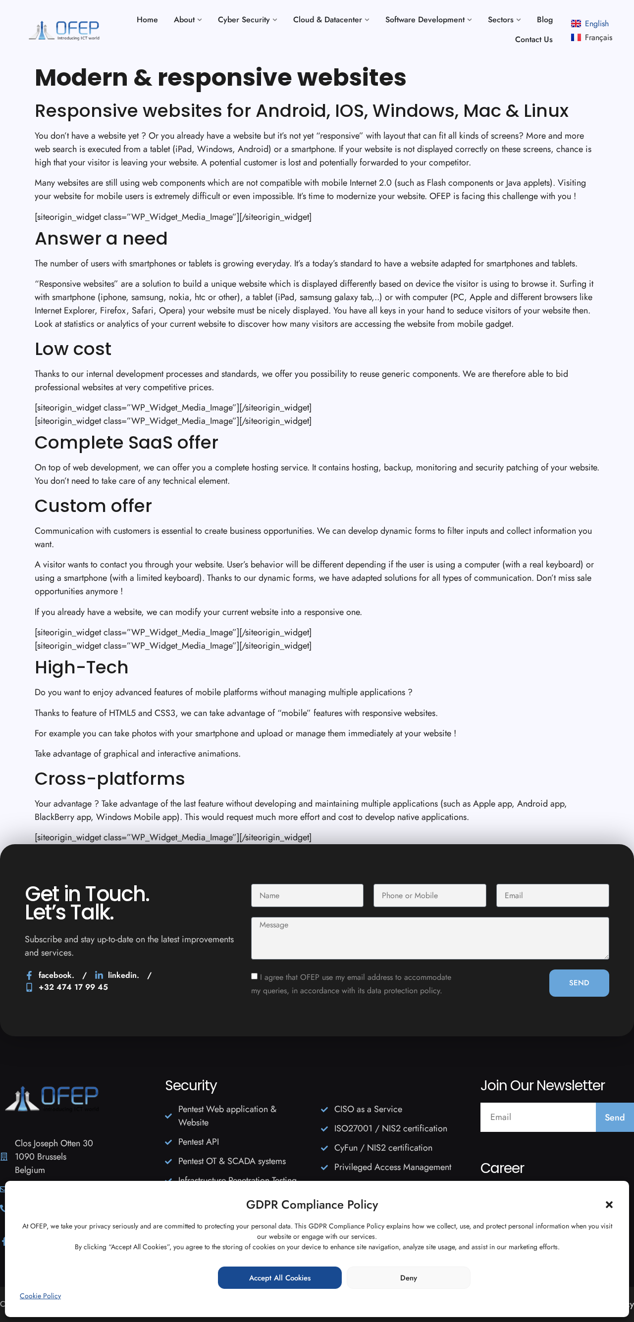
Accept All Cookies (280, 1277)
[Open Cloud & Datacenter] (367, 20)
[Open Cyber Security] (274, 20)
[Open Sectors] (518, 20)
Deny (408, 1277)
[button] (609, 1205)
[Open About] (199, 20)
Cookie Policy (40, 1296)
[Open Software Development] (469, 20)
